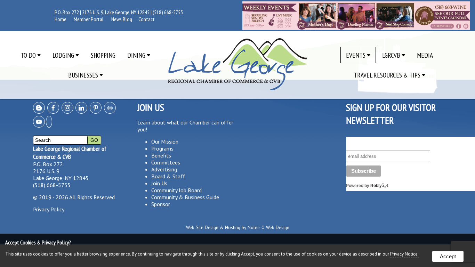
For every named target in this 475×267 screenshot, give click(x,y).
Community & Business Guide (185, 197)
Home (60, 19)
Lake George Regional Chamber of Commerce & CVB (69, 153)
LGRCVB (392, 55)
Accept (448, 256)
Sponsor (160, 204)
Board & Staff (168, 176)
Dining (137, 55)
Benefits (161, 155)
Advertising (164, 169)
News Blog (121, 19)
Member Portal (89, 19)
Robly (376, 185)
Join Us (159, 183)
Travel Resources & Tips (388, 75)
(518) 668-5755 (168, 12)
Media (425, 55)
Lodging (64, 55)
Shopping (103, 55)
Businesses (83, 75)
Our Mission (164, 141)
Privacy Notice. (404, 254)
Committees (165, 162)
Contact (146, 19)
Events (356, 55)
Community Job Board (176, 190)
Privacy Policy (48, 209)
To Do (29, 55)
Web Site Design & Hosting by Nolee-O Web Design (237, 227)
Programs (162, 148)
